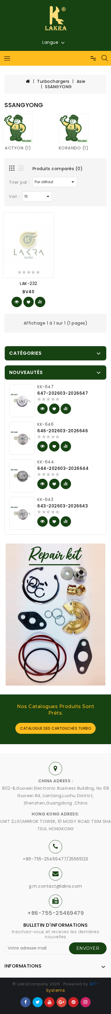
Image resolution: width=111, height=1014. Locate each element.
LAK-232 (28, 283)
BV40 (28, 292)
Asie (81, 81)
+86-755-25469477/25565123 (55, 859)
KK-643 (45, 499)
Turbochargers (53, 81)
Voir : (14, 196)
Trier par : (19, 182)
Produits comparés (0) (58, 169)
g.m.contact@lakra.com (55, 886)
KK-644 (45, 462)
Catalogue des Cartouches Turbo (55, 728)
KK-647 (45, 387)
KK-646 (45, 424)
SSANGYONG (58, 87)
